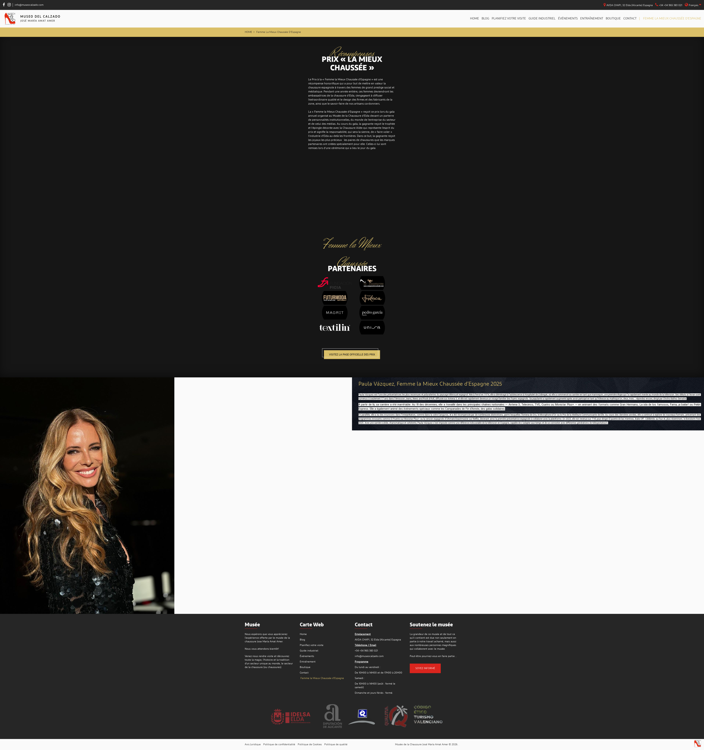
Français (693, 5)
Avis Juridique (253, 744)
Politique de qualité (335, 744)
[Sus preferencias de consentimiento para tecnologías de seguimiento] (697, 743)
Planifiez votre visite (509, 18)
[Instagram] (9, 5)
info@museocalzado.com (29, 5)
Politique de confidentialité (279, 744)
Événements (568, 18)
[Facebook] (4, 5)
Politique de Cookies (310, 744)
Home (474, 18)
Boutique (613, 18)
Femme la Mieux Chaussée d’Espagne (671, 18)
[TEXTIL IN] (333, 325)
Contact (630, 18)
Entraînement (591, 18)
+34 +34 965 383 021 (670, 5)
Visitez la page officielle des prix (352, 354)
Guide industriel (542, 18)
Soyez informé (425, 668)
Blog (485, 18)
